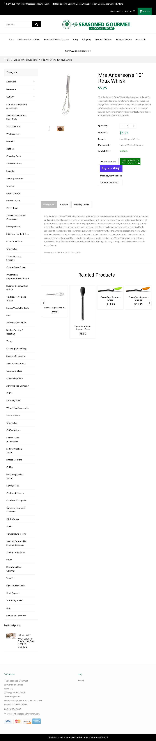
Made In (10, 141)
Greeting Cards (13, 156)
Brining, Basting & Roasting (14, 332)
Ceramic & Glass (14, 371)
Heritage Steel (13, 226)
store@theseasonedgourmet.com (23, 713)
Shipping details (81, 204)
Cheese (10, 186)
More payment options (111, 175)
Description (49, 204)
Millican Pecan (13, 200)
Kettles (10, 148)
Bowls (9, 559)
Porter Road (12, 208)
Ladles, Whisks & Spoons (25, 59)
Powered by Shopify (98, 737)
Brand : (101, 139)
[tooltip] (138, 163)
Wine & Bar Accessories (17, 408)
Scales (9, 526)
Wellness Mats (13, 134)
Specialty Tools (13, 400)
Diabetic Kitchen (14, 241)
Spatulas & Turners (15, 356)
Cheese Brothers (14, 378)
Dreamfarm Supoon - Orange (138, 298)
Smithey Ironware (14, 178)
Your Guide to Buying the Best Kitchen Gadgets (26, 642)
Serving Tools (12, 485)
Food (8, 315)
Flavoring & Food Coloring (14, 569)
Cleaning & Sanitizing (16, 348)
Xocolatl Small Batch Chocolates (16, 217)
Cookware (11, 81)
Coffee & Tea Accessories (12, 439)
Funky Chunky (13, 193)
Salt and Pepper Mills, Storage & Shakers (16, 543)
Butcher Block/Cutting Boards (17, 287)
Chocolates (11, 249)
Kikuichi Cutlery (13, 163)
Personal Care (13, 126)
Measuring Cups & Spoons (15, 476)
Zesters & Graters (15, 493)
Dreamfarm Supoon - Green (110, 298)
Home (7, 59)
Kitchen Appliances (15, 552)
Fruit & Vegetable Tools (17, 308)
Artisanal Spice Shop (16, 322)
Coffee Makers (13, 430)
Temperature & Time (16, 533)
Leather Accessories (16, 615)
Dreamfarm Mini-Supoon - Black (82, 327)
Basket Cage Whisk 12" (55, 307)
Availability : (104, 151)
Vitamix (10, 578)
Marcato (10, 171)
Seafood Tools (13, 415)
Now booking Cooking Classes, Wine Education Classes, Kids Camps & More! (89, 4)
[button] (130, 161)
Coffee (9, 393)
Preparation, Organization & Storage (17, 276)
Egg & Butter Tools (15, 585)
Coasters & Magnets (16, 500)
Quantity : (103, 125)
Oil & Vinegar (12, 519)
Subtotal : (103, 132)
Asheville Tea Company (17, 385)
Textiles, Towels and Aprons (16, 298)
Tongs (9, 341)
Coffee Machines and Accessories (16, 106)
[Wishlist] (134, 11)
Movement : (104, 145)
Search (81, 680)
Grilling (9, 467)
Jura (8, 608)
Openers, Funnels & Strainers (15, 510)
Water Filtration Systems (13, 258)
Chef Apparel (12, 593)
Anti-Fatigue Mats (15, 600)
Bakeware (11, 89)
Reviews (64, 204)
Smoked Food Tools (15, 363)
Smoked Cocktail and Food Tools (16, 117)
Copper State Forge (15, 267)
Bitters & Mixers (14, 459)
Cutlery (10, 96)
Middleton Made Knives (17, 234)
